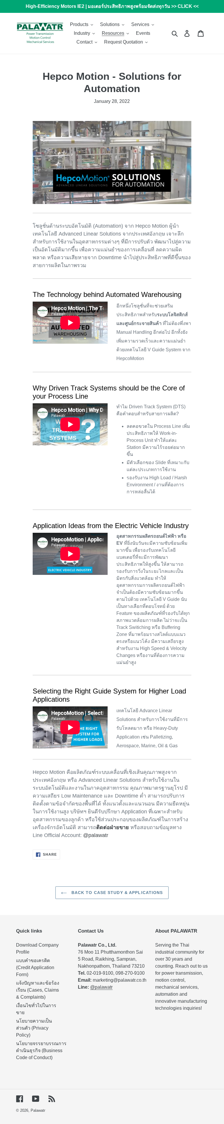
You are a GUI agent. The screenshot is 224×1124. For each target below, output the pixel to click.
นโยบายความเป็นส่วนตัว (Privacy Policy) (34, 1027)
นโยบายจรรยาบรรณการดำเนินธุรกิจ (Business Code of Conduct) (41, 1050)
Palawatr (38, 1110)
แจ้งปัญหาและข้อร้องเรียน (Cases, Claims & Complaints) (37, 990)
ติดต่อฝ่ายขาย (112, 827)
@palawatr (95, 835)
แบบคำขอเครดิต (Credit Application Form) (35, 967)
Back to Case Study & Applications (116, 892)
